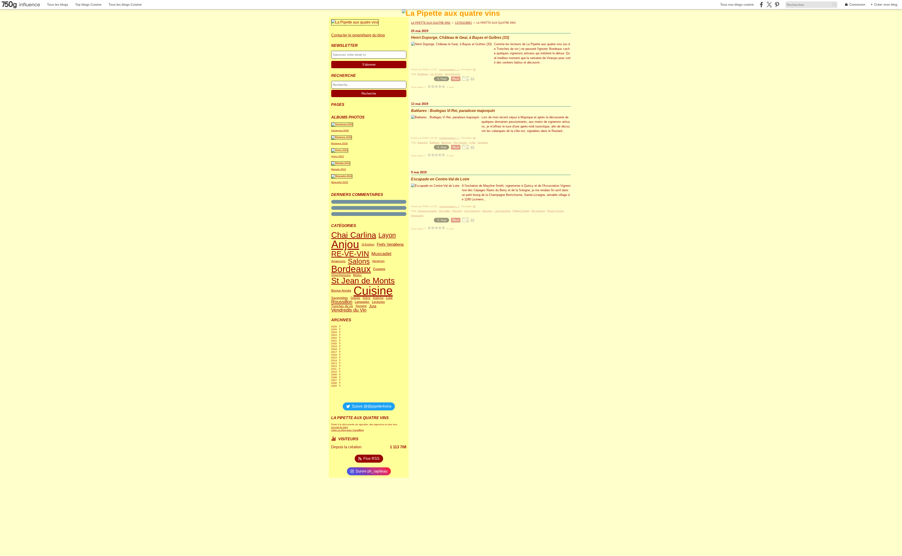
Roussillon (341, 301)
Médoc (357, 275)
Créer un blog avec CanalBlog (347, 430)
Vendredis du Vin (348, 310)
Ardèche (378, 298)
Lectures (378, 301)
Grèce (366, 298)
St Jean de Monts (363, 281)
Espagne (379, 269)
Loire (389, 298)
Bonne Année (341, 290)
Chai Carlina (353, 235)
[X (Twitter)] (769, 4)
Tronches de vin (342, 306)
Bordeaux (351, 269)
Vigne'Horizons (341, 275)
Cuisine (373, 291)
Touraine (361, 306)
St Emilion (368, 244)
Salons (359, 261)
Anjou (345, 244)
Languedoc (362, 301)
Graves (355, 298)
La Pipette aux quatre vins (431, 23)
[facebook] (761, 4)
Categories (463, 23)
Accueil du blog (339, 427)
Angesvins (338, 261)
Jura (372, 306)
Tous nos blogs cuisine (737, 4)
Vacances (378, 261)
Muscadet (381, 254)
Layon (387, 235)
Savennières (339, 298)
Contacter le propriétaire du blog (358, 35)
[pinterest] (777, 4)
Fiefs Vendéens (390, 245)
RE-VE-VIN (350, 254)
